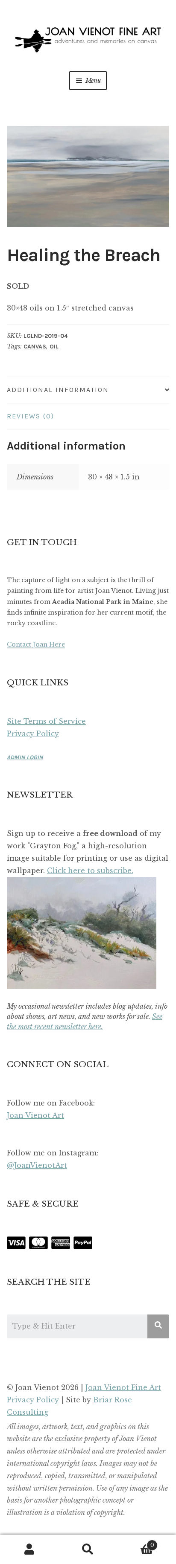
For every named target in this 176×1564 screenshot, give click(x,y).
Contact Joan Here (36, 644)
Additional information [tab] (58, 390)
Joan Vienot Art (35, 1115)
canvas (34, 346)
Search (88, 1549)
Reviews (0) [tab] (30, 416)
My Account (29, 1549)
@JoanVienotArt (37, 1165)
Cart (135, 1542)
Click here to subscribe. (90, 870)
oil (54, 346)
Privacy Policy (33, 733)
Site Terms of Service (46, 721)
